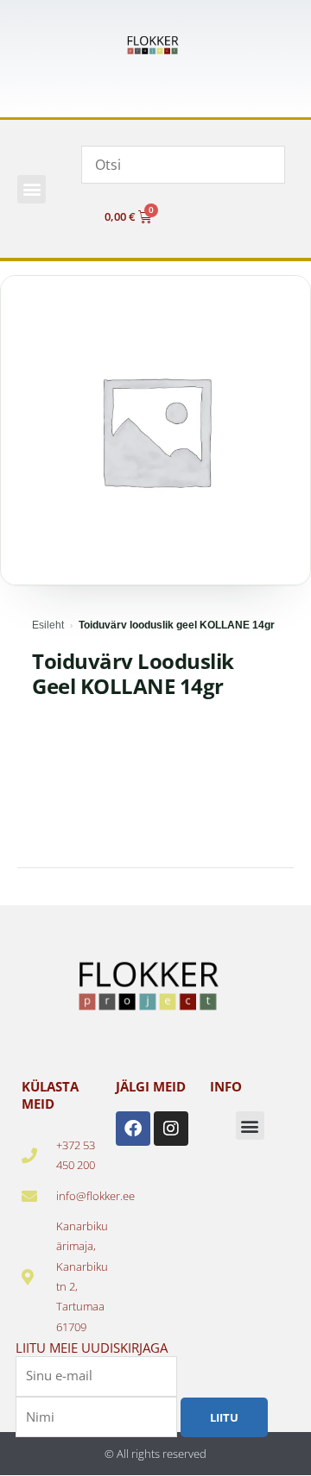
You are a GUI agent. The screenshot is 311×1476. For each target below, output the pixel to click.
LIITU (224, 1417)
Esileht (48, 625)
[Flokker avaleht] (155, 45)
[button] (31, 189)
